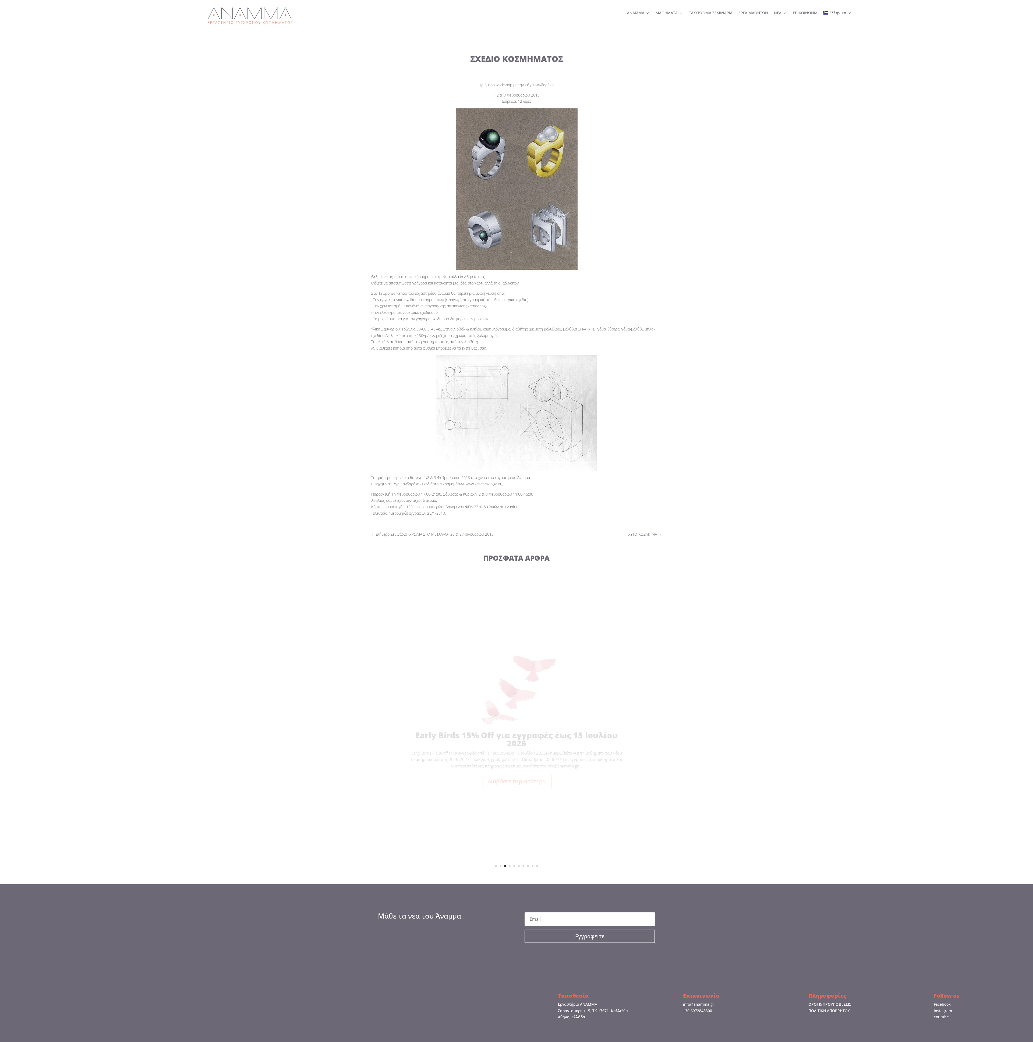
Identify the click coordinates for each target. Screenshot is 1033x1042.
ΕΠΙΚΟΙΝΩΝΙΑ (805, 13)
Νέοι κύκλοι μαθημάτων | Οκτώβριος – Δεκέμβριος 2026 (516, 735)
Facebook (942, 1004)
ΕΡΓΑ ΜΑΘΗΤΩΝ (753, 13)
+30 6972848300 (697, 1010)
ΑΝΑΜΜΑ (635, 13)
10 (537, 866)
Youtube (941, 1016)
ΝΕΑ (777, 13)
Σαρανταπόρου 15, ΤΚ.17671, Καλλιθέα (593, 1010)
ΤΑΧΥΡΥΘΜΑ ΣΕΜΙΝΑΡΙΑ (711, 13)
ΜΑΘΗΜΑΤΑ (667, 13)
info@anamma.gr (698, 1004)
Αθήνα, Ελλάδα (571, 1016)
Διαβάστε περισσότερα (517, 777)
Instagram (943, 1010)
